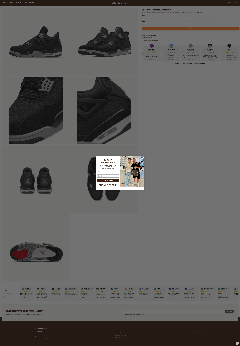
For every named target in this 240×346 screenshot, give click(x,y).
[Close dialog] (143, 158)
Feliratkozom (108, 180)
